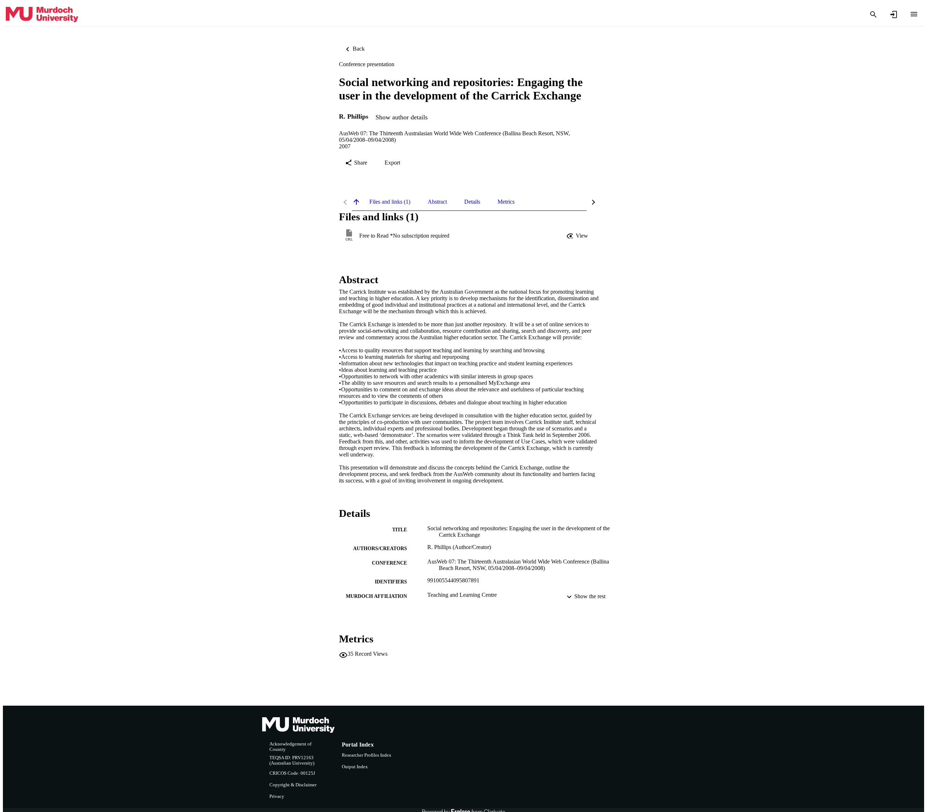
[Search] (873, 14)
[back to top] (356, 201)
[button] (578, 236)
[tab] (390, 202)
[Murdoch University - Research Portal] (42, 15)
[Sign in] (893, 14)
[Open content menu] (914, 14)
